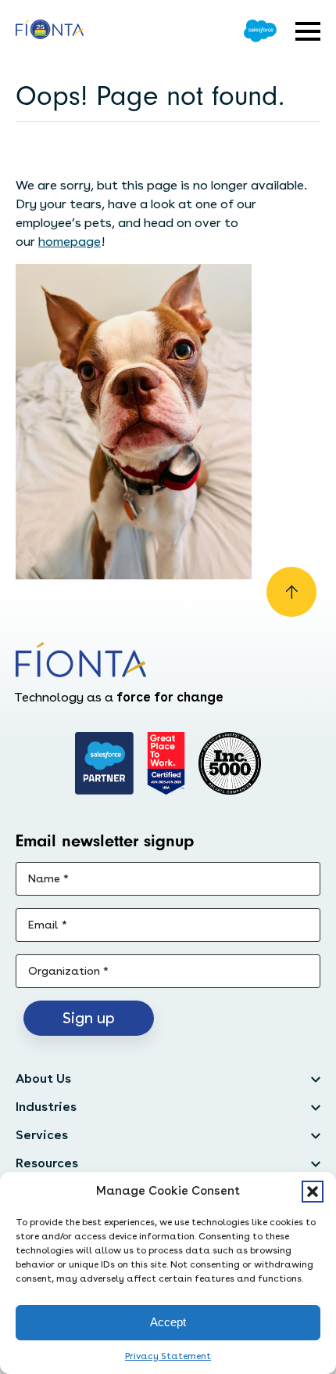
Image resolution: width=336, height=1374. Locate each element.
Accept (168, 1322)
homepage (69, 241)
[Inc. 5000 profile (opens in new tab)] (229, 763)
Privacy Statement (168, 1356)
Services (42, 1134)
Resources (47, 1163)
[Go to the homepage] (50, 31)
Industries (46, 1106)
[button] (312, 1191)
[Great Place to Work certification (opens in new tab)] (166, 763)
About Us (43, 1078)
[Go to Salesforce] (260, 31)
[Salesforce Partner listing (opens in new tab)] (104, 763)
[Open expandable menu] (307, 31)
